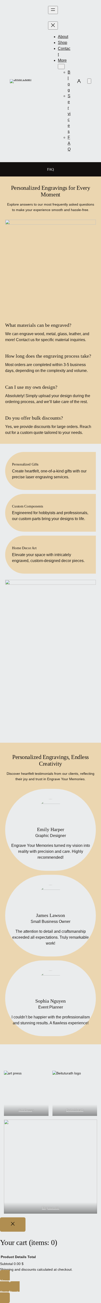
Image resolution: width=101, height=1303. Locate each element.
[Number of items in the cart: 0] (89, 81)
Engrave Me (50, 1208)
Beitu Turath (75, 1110)
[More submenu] (61, 66)
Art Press (25, 1110)
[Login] (79, 81)
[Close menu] (53, 25)
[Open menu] (53, 10)
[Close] (12, 1224)
